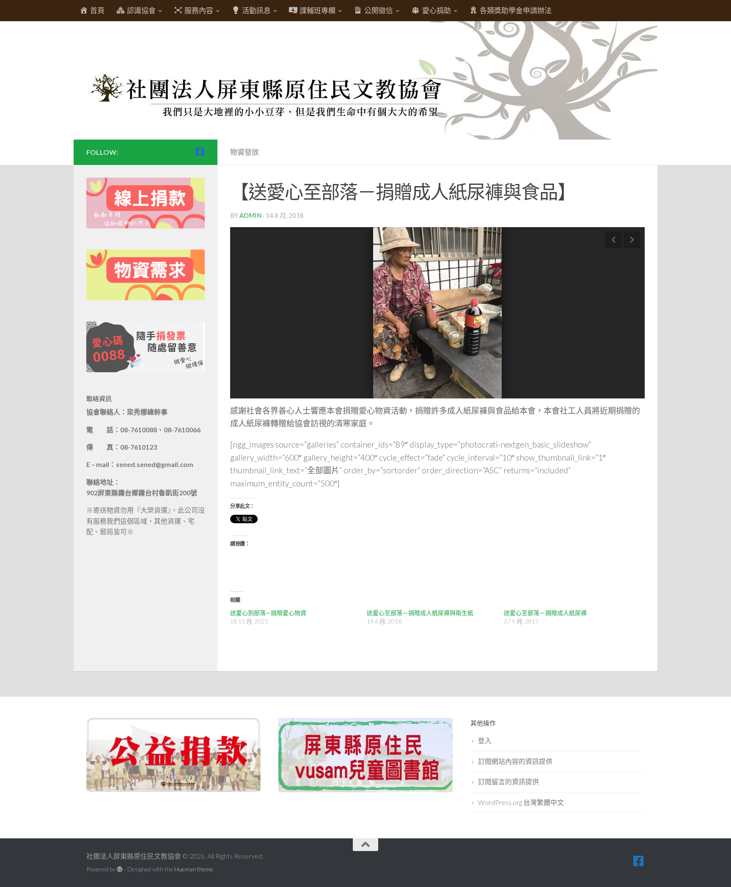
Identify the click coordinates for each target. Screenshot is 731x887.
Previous (613, 239)
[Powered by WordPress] (120, 869)
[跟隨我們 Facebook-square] (200, 152)
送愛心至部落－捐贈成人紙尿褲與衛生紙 (420, 612)
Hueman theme (193, 869)
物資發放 (244, 152)
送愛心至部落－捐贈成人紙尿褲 (545, 612)
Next (632, 239)
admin (250, 215)
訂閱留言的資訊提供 (508, 781)
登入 (485, 740)
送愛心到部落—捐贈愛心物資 (268, 612)
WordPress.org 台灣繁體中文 (521, 802)
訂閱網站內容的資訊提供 (515, 761)
